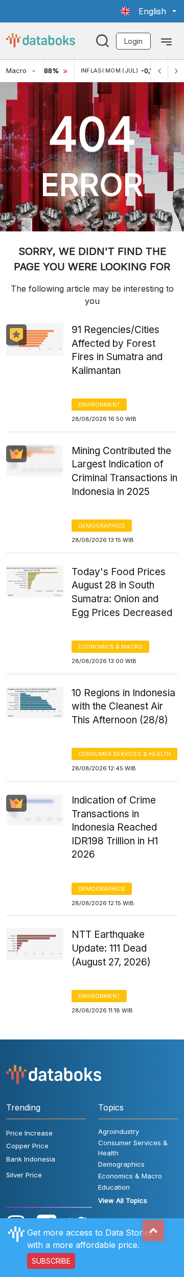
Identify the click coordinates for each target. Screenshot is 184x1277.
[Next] (176, 71)
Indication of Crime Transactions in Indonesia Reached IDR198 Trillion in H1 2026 (115, 827)
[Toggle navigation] (166, 41)
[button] (148, 11)
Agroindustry (118, 1131)
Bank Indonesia (30, 1159)
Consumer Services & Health (124, 754)
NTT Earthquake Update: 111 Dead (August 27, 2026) (111, 948)
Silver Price (24, 1175)
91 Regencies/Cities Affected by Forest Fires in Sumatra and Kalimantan (117, 350)
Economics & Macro (110, 646)
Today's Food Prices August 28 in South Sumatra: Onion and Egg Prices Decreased (122, 592)
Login (133, 41)
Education (114, 1187)
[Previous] (159, 71)
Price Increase (29, 1133)
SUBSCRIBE (51, 1261)
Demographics (101, 525)
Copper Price (27, 1146)
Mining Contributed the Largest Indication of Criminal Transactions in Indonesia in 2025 (124, 471)
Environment (99, 404)
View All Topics (122, 1200)
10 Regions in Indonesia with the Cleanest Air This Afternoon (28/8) (123, 706)
